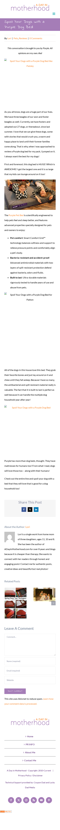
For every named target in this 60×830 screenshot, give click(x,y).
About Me (30, 752)
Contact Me (30, 760)
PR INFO (30, 744)
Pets (16, 38)
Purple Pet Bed (16, 215)
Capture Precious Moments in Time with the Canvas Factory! (44, 594)
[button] (6, 603)
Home (30, 736)
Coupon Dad (39, 782)
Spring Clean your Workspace (16, 603)
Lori (9, 38)
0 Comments (35, 38)
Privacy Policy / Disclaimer (30, 775)
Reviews (23, 38)
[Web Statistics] (6, 813)
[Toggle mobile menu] (54, 13)
